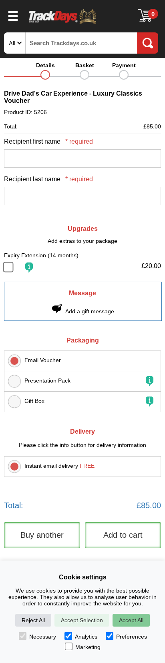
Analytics (86, 636)
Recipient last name (48, 179)
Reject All (33, 620)
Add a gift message (89, 311)
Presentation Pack (47, 380)
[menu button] (13, 15)
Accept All (131, 620)
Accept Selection (82, 620)
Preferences (131, 636)
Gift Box (34, 401)
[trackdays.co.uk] (63, 23)
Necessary (42, 636)
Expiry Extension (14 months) (41, 255)
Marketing (88, 647)
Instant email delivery (59, 466)
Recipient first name (48, 141)
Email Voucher (42, 360)
